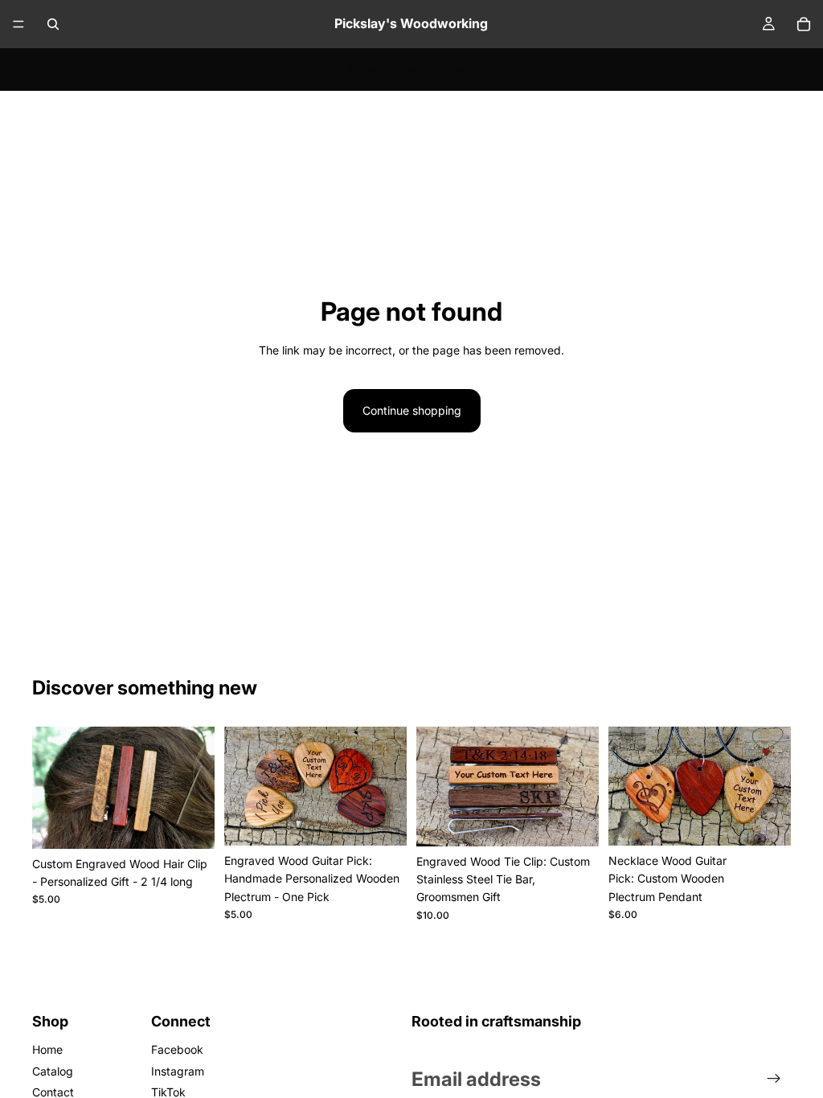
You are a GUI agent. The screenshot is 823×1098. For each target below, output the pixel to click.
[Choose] (189, 823)
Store (406, 69)
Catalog (52, 1071)
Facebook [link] (177, 1049)
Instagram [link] (177, 1071)
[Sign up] (774, 1079)
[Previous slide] (50, 787)
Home (365, 69)
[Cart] (803, 24)
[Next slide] (197, 787)
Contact (453, 69)
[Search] (53, 24)
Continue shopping (411, 410)
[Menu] (18, 24)
